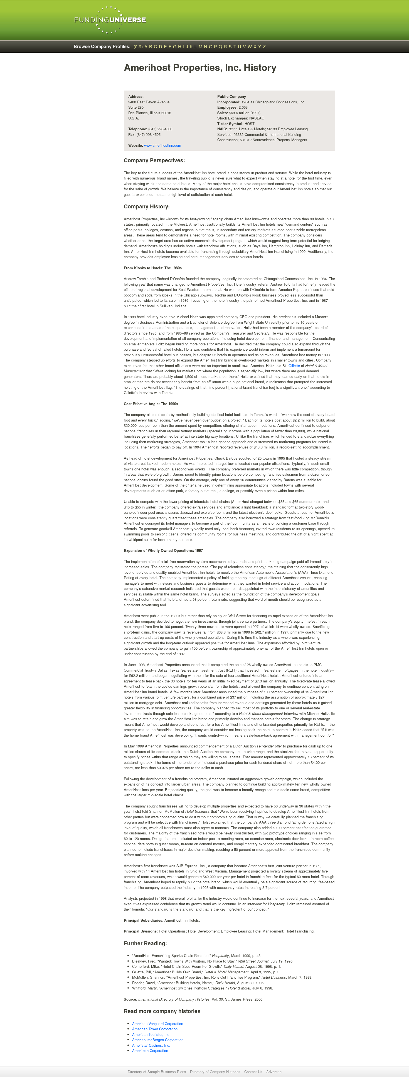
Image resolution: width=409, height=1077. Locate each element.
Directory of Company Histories (215, 1071)
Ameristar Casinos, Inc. (151, 1045)
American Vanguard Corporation (157, 1023)
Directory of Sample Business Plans (157, 1071)
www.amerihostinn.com (162, 145)
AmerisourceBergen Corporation (157, 1039)
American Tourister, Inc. (151, 1034)
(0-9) (138, 46)
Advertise (274, 1071)
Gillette (294, 365)
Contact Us (253, 1071)
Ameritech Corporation (150, 1050)
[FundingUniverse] (110, 20)
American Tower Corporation (155, 1028)
